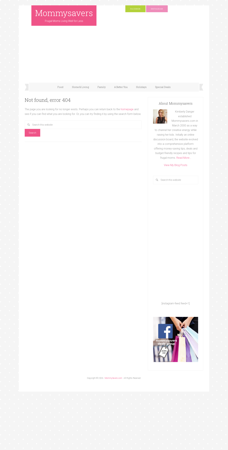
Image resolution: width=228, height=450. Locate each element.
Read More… (183, 157)
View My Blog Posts (175, 165)
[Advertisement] (114, 57)
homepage (127, 109)
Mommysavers (64, 12)
